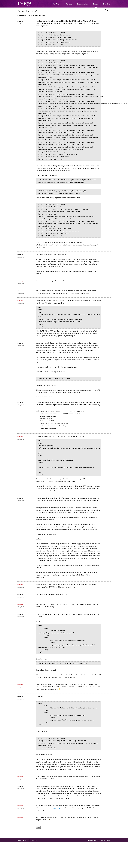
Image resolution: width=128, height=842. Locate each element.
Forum (95, 4)
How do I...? (31, 11)
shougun (20, 21)
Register (108, 10)
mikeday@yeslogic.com (56, 808)
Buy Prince (56, 4)
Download (106, 4)
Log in (102, 10)
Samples (69, 4)
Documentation (82, 4)
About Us (25, 840)
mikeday (20, 281)
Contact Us (34, 840)
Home (19, 840)
